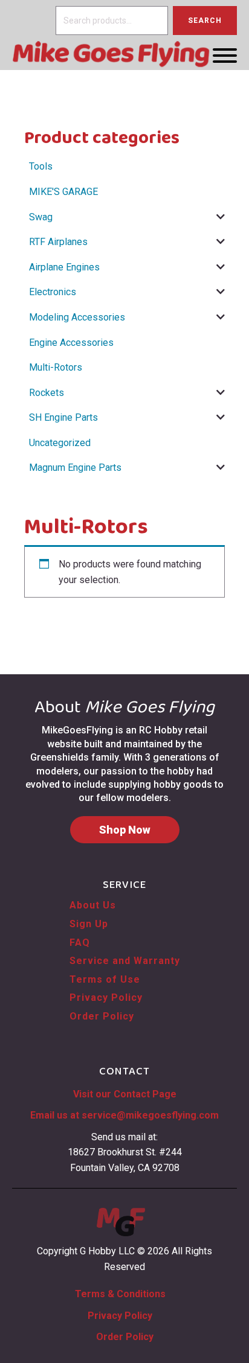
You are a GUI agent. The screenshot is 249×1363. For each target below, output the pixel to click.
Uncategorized (60, 442)
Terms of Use (105, 979)
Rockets (46, 392)
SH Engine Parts (63, 417)
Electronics (52, 292)
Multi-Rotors (55, 367)
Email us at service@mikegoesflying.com (124, 1115)
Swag (41, 217)
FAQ (80, 942)
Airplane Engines (64, 267)
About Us (93, 905)
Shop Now (124, 829)
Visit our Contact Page (124, 1094)
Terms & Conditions (120, 1294)
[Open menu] (225, 55)
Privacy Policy (106, 997)
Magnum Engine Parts (75, 467)
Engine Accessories (71, 342)
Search (205, 20)
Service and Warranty (125, 960)
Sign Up (89, 924)
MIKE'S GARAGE (63, 191)
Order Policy (102, 1016)
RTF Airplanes (58, 241)
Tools (41, 166)
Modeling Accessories (77, 317)
